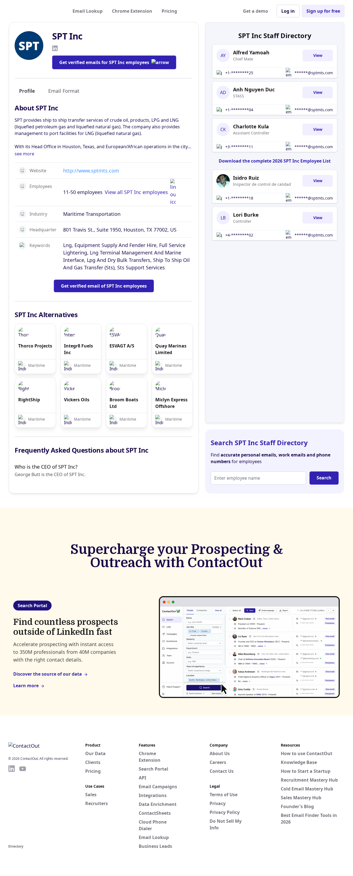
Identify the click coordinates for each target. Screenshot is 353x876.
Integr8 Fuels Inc (78, 349)
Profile (27, 90)
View (317, 55)
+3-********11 (239, 146)
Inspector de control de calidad (262, 184)
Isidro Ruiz (246, 177)
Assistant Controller (251, 133)
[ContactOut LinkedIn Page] (11, 803)
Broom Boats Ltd (123, 403)
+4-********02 (239, 235)
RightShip (29, 400)
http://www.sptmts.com (91, 170)
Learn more (26, 686)
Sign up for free (323, 11)
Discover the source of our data (47, 674)
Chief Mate (243, 59)
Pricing (169, 11)
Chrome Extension (132, 11)
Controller (242, 221)
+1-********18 (239, 198)
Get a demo (255, 11)
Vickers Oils (76, 400)
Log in (288, 11)
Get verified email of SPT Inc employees (104, 286)
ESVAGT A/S (121, 346)
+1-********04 (239, 109)
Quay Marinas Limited (170, 349)
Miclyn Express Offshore (171, 403)
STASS (238, 96)
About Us (220, 753)
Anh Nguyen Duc (254, 89)
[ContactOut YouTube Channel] (22, 803)
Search (324, 478)
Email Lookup (88, 11)
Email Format (63, 90)
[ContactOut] (35, 11)
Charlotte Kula (251, 126)
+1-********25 (239, 72)
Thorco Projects (35, 346)
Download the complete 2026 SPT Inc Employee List (275, 161)
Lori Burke (246, 214)
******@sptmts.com (314, 72)
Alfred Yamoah (251, 52)
